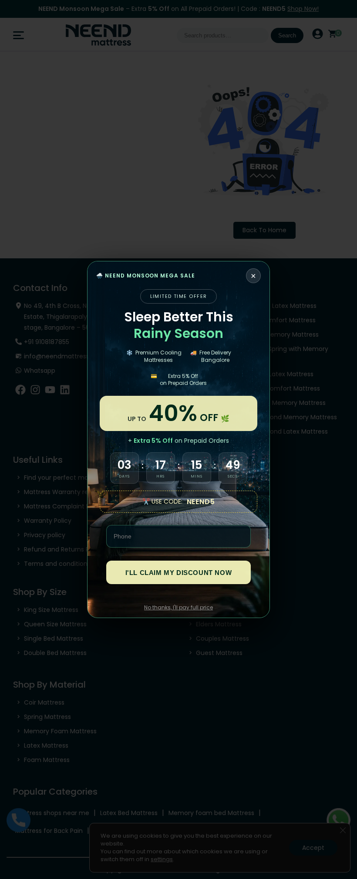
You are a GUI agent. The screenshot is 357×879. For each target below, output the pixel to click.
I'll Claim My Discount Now (178, 572)
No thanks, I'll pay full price (178, 607)
